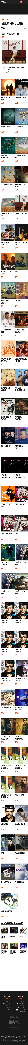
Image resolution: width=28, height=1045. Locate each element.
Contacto (22, 1012)
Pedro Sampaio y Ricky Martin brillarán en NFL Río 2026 (13, 952)
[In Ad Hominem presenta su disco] (4, 946)
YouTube (22, 1001)
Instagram (22, 1003)
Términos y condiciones (10, 1037)
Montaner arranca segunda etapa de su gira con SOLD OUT (23, 951)
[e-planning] (14, 1027)
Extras (7, 1010)
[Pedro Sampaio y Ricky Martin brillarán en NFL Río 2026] (14, 946)
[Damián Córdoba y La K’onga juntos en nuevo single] (14, 930)
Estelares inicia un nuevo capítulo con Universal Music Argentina (4, 935)
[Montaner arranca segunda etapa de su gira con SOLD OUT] (23, 946)
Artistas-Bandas (7, 1003)
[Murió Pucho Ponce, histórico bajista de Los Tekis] (23, 930)
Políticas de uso (19, 1037)
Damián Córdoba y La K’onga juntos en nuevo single (13, 935)
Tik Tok (22, 1008)
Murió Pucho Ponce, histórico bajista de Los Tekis (23, 935)
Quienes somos (22, 1010)
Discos (3, 28)
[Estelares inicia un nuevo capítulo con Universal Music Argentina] (4, 930)
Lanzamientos (7, 1008)
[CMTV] (3, 2)
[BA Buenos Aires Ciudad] (14, 1022)
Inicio (7, 1001)
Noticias (7, 1005)
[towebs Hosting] (14, 1017)
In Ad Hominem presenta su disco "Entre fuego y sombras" (4, 952)
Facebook (22, 1005)
